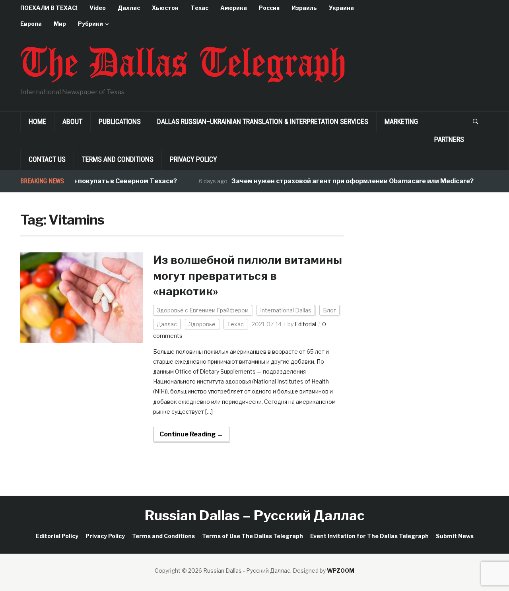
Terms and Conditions (117, 159)
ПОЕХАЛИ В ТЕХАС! (49, 7)
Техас (199, 7)
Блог (329, 310)
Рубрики (90, 23)
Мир (60, 23)
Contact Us (47, 159)
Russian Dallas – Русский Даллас (255, 515)
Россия (269, 7)
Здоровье (202, 324)
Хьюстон (165, 7)
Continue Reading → (191, 434)
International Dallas (285, 310)
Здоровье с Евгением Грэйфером (203, 310)
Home (37, 121)
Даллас (129, 7)
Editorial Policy (57, 536)
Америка (233, 7)
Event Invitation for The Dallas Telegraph (369, 536)
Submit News (455, 536)
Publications (120, 121)
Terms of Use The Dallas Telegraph (252, 536)
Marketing (401, 121)
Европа (31, 23)
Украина (341, 7)
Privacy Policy (193, 159)
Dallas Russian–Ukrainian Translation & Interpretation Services (262, 121)
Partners (449, 139)
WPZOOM (340, 570)
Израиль (304, 7)
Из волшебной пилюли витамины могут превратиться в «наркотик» (247, 275)
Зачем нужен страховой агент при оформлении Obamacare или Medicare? (345, 181)
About (72, 121)
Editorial (305, 324)
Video (97, 7)
